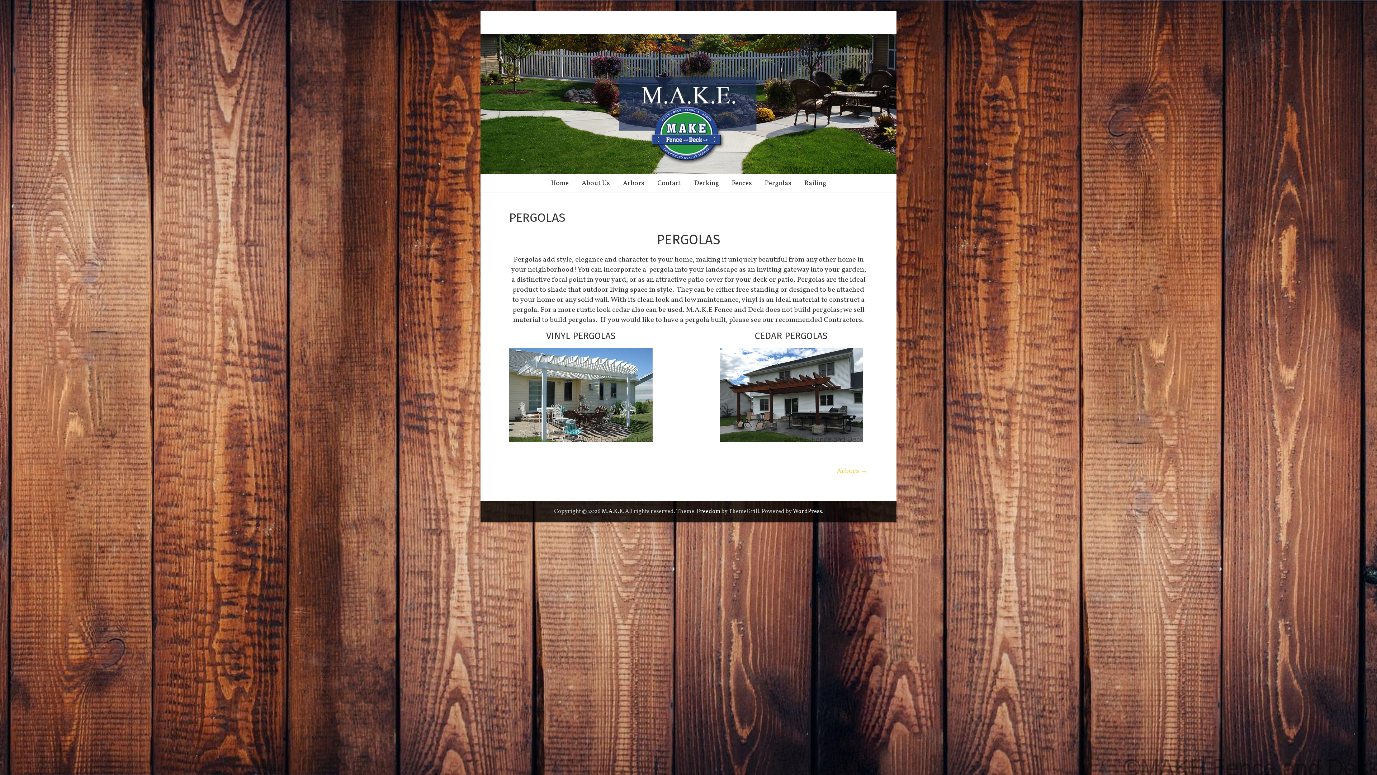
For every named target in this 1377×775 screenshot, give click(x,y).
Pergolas (778, 183)
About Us (596, 183)
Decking (706, 183)
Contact (669, 183)
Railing (815, 183)
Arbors (633, 183)
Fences (742, 183)
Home (560, 183)
